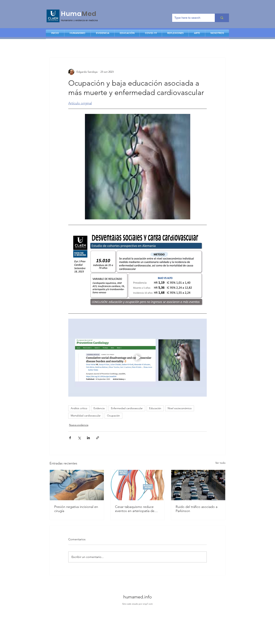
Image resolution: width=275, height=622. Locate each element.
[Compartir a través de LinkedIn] (88, 438)
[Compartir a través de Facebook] (70, 438)
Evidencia (99, 408)
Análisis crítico (79, 408)
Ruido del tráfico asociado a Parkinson (196, 509)
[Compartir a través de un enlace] (97, 438)
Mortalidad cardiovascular (86, 415)
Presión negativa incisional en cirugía (76, 509)
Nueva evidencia (78, 425)
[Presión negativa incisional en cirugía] (77, 485)
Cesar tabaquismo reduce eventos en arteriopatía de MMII (134, 509)
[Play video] (137, 358)
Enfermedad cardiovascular (127, 408)
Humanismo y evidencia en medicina (79, 20)
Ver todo (220, 462)
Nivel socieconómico (180, 408)
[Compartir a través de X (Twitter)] (79, 438)
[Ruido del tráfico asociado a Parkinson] (198, 485)
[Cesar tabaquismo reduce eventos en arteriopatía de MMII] (138, 485)
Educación (155, 408)
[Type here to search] (222, 18)
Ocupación (113, 415)
